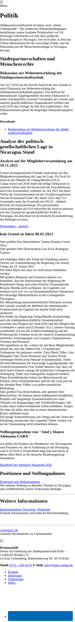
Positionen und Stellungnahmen (20, 481)
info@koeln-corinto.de (58, 565)
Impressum (15, 575)
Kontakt (13, 572)
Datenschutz (16, 579)
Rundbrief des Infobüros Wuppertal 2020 (26, 465)
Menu (3, 5)
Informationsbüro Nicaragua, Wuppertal (25, 509)
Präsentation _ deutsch (14, 226)
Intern (11, 582)
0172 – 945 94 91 (21, 565)
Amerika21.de (9, 530)
